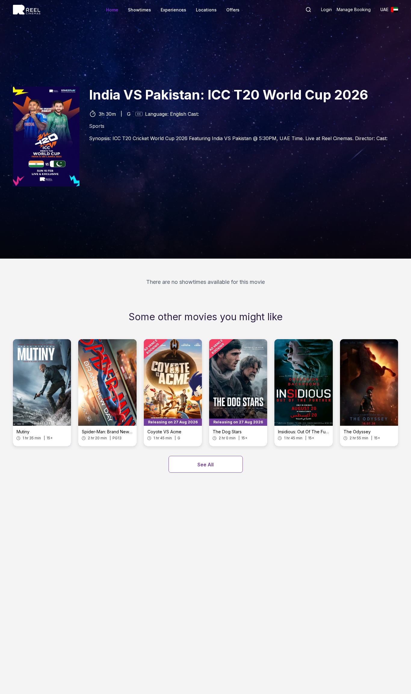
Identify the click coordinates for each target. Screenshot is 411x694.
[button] (308, 10)
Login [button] (326, 9)
